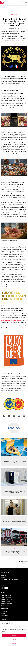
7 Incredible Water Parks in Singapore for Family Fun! (14, 461)
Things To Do (16, 458)
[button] (25, 2)
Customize (14, 639)
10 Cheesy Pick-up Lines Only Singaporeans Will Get (14, 522)
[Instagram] (5, 588)
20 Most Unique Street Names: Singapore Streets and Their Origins (14, 552)
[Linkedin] (24, 415)
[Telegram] (19, 415)
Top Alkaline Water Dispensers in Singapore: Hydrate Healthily (14, 492)
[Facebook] (4, 415)
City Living (14, 15)
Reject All (14, 643)
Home (16, 488)
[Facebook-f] (2, 588)
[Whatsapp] (14, 415)
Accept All (14, 635)
